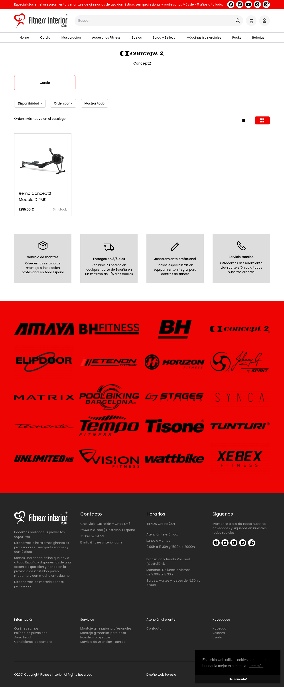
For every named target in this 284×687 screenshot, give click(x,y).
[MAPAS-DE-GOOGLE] (266, 4)
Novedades (221, 619)
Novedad (219, 628)
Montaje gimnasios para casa (103, 633)
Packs (236, 37)
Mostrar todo (95, 103)
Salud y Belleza (164, 37)
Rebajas (258, 37)
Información (23, 619)
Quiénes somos (26, 628)
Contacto (154, 628)
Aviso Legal (22, 637)
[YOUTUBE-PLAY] (248, 4)
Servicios (87, 619)
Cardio (45, 37)
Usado (217, 637)
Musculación (71, 37)
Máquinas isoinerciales (204, 37)
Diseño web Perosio (161, 674)
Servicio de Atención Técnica (103, 642)
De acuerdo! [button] (238, 679)
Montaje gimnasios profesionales (105, 628)
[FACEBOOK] (230, 4)
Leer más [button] (256, 666)
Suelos (137, 37)
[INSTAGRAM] (257, 4)
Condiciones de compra (33, 642)
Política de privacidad (30, 633)
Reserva (219, 633)
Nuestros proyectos (95, 637)
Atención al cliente (161, 619)
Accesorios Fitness (106, 37)
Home (24, 37)
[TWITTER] (239, 4)
